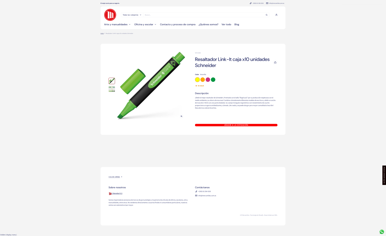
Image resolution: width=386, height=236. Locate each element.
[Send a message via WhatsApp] (382, 232)
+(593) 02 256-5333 (258, 3)
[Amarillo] (197, 79)
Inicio (102, 33)
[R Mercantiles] (110, 15)
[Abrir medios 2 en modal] (151, 86)
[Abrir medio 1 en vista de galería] (112, 81)
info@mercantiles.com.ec (276, 3)
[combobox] (206, 15)
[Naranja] (202, 79)
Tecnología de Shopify (256, 215)
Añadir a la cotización (236, 125)
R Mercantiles (245, 215)
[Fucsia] (208, 79)
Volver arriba (114, 177)
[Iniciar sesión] (276, 15)
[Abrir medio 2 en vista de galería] (112, 89)
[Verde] (213, 79)
